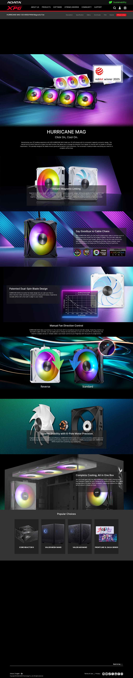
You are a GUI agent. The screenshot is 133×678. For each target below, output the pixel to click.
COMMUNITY (87, 7)
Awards (111, 15)
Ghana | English (15, 673)
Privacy (97, 673)
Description (69, 15)
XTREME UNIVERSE (72, 7)
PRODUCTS (46, 7)
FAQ (105, 15)
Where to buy (121, 15)
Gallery (89, 15)
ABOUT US (35, 7)
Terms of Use (88, 673)
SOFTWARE (57, 7)
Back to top (116, 664)
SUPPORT (98, 7)
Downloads (97, 15)
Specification (80, 15)
